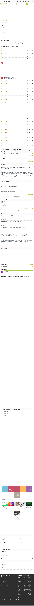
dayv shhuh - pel (5, 413)
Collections (25, 1)
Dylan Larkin (3, 544)
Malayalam (30, 588)
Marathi (30, 589)
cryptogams (3, 552)
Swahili (24, 594)
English (30, 580)
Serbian (19, 592)
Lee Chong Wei (20, 545)
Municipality (19, 539)
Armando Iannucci (4, 167)
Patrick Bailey (3, 542)
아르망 (5, 205)
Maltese (19, 589)
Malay (24, 588)
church (2, 536)
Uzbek (19, 596)
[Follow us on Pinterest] (7, 581)
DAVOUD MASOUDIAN (5, 555)
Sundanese (19, 594)
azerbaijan (30, 577)
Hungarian (19, 584)
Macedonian (19, 588)
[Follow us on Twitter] (4, 581)
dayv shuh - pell (5, 411)
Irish (18, 585)
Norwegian (30, 590)
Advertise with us (29, 599)
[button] (29, 155)
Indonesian (30, 584)
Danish (19, 580)
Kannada (24, 586)
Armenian (24, 577)
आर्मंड (4, 202)
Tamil (19, 595)
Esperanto (19, 581)
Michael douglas (4, 539)
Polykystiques (3, 564)
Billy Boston (3, 541)
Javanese (19, 586)
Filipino (30, 581)
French (24, 582)
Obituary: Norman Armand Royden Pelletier (8, 233)
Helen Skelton (19, 536)
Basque (19, 578)
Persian (24, 591)
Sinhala (24, 592)
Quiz (30, 1)
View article (24, 229)
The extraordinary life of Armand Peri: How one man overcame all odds (13, 227)
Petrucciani (3, 551)
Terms (17, 599)
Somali (24, 593)
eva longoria (19, 542)
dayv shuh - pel (5, 415)
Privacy (19, 599)
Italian (24, 585)
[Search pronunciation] (27, 4)
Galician (30, 582)
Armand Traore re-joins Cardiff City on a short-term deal (10, 221)
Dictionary (20, 1)
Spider (2, 545)
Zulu (18, 597)
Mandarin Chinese (25, 589)
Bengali (24, 578)
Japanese (30, 585)
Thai (29, 595)
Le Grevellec (3, 554)
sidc (2, 568)
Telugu (24, 595)
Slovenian (19, 593)
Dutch (24, 580)
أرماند (4, 201)
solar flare (3, 538)
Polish (29, 591)
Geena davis (19, 544)
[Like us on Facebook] (2, 581)
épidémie (3, 565)
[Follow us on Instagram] (5, 581)
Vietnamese (25, 596)
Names (2, 585)
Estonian (24, 581)
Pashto (19, 591)
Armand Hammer (4, 172)
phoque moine (3, 562)
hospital (19, 538)
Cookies (22, 599)
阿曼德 (5, 204)
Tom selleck (19, 541)
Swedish (30, 594)
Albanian (24, 576)
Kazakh (30, 586)
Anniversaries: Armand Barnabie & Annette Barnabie (10, 215)
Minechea (3, 557)
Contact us (25, 599)
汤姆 (2, 567)
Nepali (24, 590)
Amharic (30, 576)
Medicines (8, 585)
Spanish (30, 593)
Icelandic (24, 584)
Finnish (19, 582)
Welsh (29, 596)
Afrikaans (19, 576)
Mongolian (19, 590)
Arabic (19, 577)
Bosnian (30, 578)
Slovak (29, 592)
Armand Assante (3, 175)
